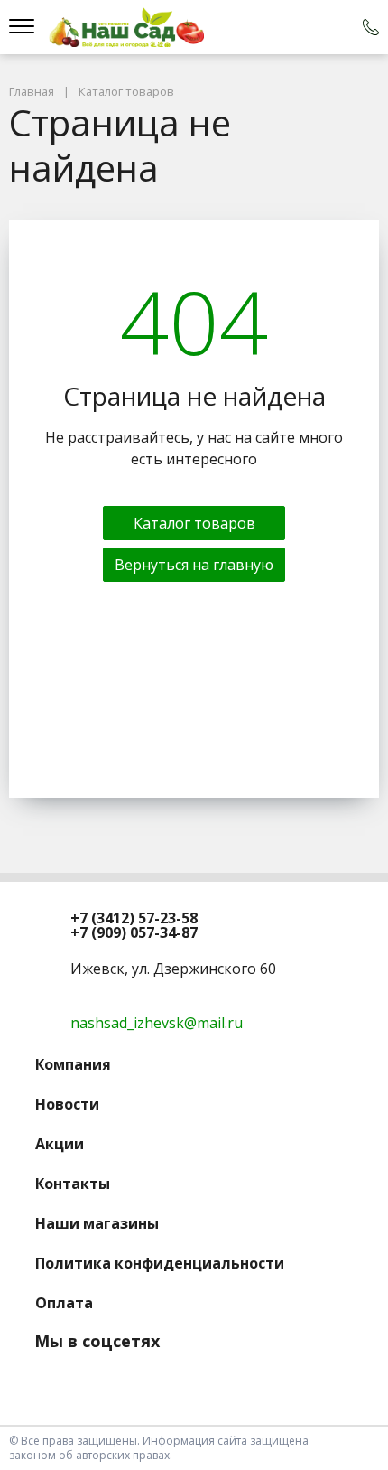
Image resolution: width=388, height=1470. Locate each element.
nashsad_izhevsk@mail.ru (156, 1023)
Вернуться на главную (194, 565)
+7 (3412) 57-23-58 (134, 918)
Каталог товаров (194, 523)
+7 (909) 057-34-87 (134, 932)
